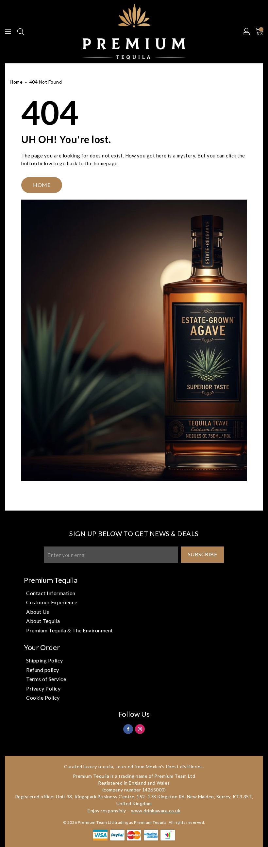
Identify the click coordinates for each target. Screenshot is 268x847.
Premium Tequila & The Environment (69, 630)
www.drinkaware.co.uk (155, 810)
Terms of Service (46, 679)
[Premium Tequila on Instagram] (140, 728)
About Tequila (43, 621)
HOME (41, 185)
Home (16, 82)
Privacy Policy (43, 688)
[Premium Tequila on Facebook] (128, 728)
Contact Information (50, 593)
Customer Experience (51, 602)
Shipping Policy (44, 660)
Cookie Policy (43, 697)
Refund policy (42, 670)
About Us (37, 612)
